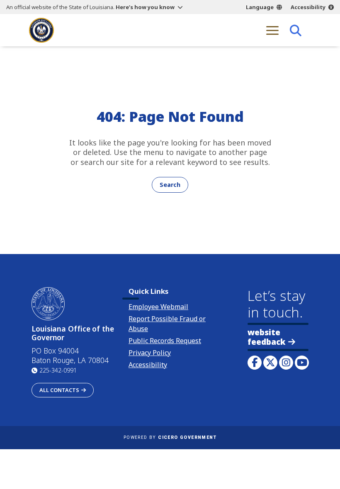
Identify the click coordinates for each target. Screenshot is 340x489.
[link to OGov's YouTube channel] (302, 363)
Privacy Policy (150, 352)
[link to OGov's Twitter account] (270, 363)
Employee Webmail (158, 306)
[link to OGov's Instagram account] (286, 363)
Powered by (170, 437)
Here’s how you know (145, 7)
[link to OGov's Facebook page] (255, 363)
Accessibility (308, 7)
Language (260, 7)
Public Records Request (165, 340)
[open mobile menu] (272, 30)
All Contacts (59, 390)
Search (170, 185)
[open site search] (295, 30)
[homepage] (41, 30)
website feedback (266, 337)
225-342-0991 (58, 370)
